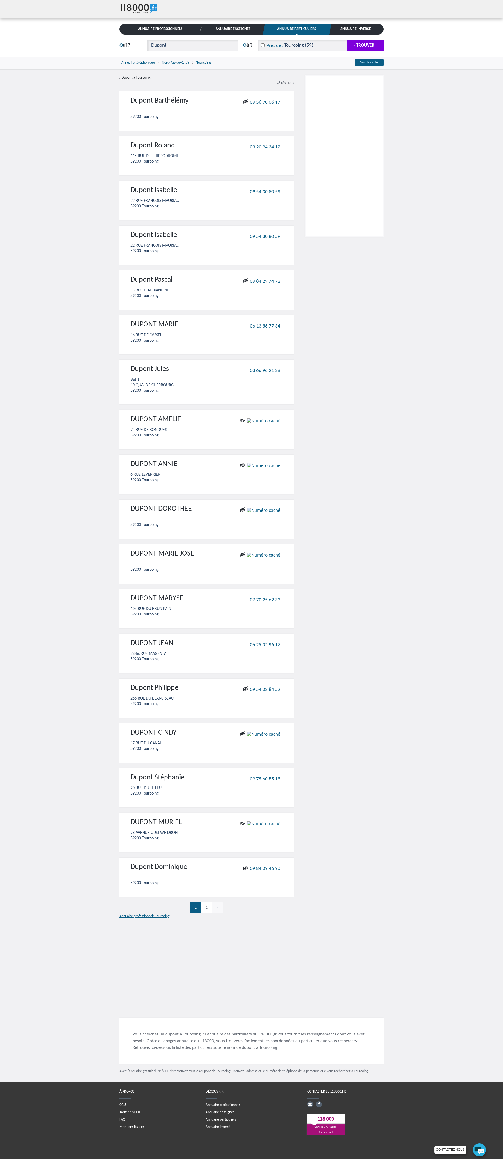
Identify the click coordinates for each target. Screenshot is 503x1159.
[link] (217, 907)
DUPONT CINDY (153, 732)
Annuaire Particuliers (296, 29)
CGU (122, 1105)
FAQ (122, 1120)
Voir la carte (369, 62)
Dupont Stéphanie (157, 777)
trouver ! (366, 45)
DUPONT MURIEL (156, 822)
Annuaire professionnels (223, 1105)
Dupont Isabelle (153, 190)
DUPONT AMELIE (155, 419)
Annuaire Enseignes (233, 29)
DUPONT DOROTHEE (161, 509)
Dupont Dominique (158, 867)
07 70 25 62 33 (265, 600)
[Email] (310, 1104)
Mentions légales (131, 1127)
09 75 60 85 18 (265, 779)
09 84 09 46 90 (265, 868)
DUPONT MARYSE (156, 598)
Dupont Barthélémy (159, 100)
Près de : (274, 45)
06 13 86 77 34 (265, 326)
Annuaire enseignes (220, 1112)
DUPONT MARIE (154, 324)
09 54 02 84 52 (265, 689)
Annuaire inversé (218, 1127)
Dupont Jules (149, 369)
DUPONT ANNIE (153, 464)
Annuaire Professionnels (160, 29)
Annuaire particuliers (221, 1120)
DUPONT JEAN (151, 643)
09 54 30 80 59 (265, 191)
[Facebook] (319, 1104)
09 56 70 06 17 (265, 102)
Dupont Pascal (151, 280)
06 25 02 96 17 (265, 644)
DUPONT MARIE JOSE (162, 553)
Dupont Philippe (154, 688)
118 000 (326, 1119)
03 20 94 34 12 (265, 147)
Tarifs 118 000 (129, 1112)
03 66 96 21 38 (265, 370)
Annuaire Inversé (355, 29)
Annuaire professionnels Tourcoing (144, 916)
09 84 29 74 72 (265, 281)
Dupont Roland (152, 145)
